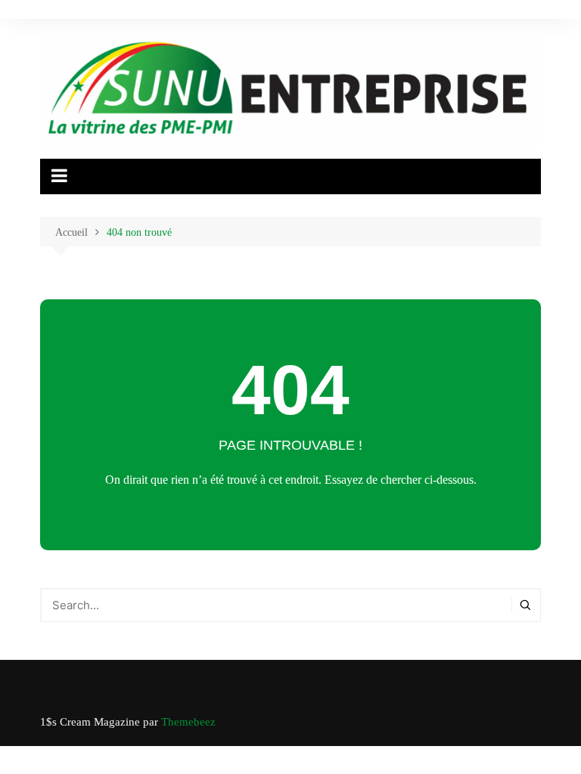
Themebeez (188, 722)
